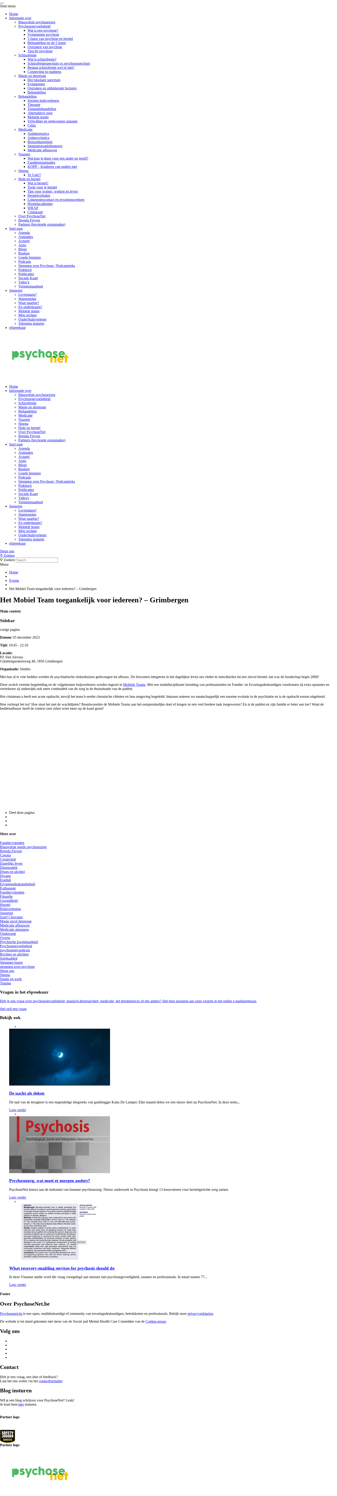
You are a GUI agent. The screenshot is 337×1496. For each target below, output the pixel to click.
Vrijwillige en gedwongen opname (52, 121)
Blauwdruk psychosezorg (36, 22)
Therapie (34, 105)
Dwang (5, 876)
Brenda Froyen (29, 220)
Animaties (25, 237)
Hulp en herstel (29, 179)
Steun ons (7, 551)
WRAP (33, 208)
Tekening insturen (31, 323)
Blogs (22, 249)
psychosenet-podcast (15, 950)
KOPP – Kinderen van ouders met (52, 167)
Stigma (23, 171)
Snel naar (16, 228)
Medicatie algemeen (14, 929)
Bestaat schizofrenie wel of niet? (51, 67)
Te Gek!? (34, 175)
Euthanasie (8, 888)
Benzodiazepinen (40, 142)
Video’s (23, 282)
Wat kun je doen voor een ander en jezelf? (58, 158)
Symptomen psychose (43, 34)
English (5, 880)
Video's (23, 498)
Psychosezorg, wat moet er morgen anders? (49, 1180)
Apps (22, 245)
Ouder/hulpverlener (32, 319)
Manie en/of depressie (16, 921)
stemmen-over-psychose (17, 967)
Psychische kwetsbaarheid (19, 942)
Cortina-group (156, 1321)
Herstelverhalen (39, 195)
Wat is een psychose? (43, 30)
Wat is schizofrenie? (42, 59)
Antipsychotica (38, 138)
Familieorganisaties (41, 162)
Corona (5, 855)
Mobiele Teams (134, 685)
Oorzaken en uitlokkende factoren (52, 88)
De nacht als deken (26, 1093)
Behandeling (37, 92)
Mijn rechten (27, 315)
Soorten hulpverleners (43, 101)
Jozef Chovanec (11, 917)
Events (14, 580)
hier (21, 1404)
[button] (168, 551)
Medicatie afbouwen (42, 150)
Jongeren (15, 290)
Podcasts (24, 261)
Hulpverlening (10, 909)
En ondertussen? (30, 307)
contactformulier (50, 1381)
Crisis (32, 125)
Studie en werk (11, 979)
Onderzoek (8, 934)
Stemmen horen (11, 962)
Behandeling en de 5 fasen (47, 43)
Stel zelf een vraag (13, 1009)
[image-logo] (7, 1436)
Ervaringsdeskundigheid (17, 884)
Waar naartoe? (28, 303)
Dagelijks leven (11, 863)
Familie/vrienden (12, 843)
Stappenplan (27, 299)
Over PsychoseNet (31, 216)
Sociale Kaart (28, 278)
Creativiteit (8, 859)
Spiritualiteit (8, 958)
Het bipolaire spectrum (44, 80)
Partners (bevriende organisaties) (41, 224)
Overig (5, 938)
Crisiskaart (35, 212)
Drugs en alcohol (12, 872)
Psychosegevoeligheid (34, 26)
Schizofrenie (27, 55)
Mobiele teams (38, 117)
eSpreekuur (17, 328)
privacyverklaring (200, 1314)
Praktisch (25, 270)
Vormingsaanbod (30, 286)
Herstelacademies (40, 204)
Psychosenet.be (11, 1314)
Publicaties (26, 274)
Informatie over (20, 18)
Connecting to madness (44, 72)
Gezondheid (9, 901)
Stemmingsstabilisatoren (45, 146)
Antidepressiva (38, 134)
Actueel (24, 241)
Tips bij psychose (40, 51)
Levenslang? (27, 294)
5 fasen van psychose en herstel (50, 39)
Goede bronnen (29, 257)
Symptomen (36, 84)
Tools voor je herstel (42, 187)
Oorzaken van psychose (45, 47)
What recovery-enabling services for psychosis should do (62, 1268)
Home (13, 14)
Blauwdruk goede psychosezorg (23, 847)
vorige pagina (10, 630)
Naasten (24, 154)
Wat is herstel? (38, 183)
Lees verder (17, 1110)
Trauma (5, 983)
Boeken (24, 253)
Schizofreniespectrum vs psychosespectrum (59, 63)
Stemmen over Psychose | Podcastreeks (46, 266)
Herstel (5, 905)
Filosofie (6, 896)
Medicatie (25, 129)
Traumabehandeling (42, 109)
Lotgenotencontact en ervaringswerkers (56, 200)
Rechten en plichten (14, 954)
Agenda (24, 233)
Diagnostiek (8, 868)
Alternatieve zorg (40, 113)
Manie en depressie (32, 76)
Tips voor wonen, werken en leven (53, 191)
